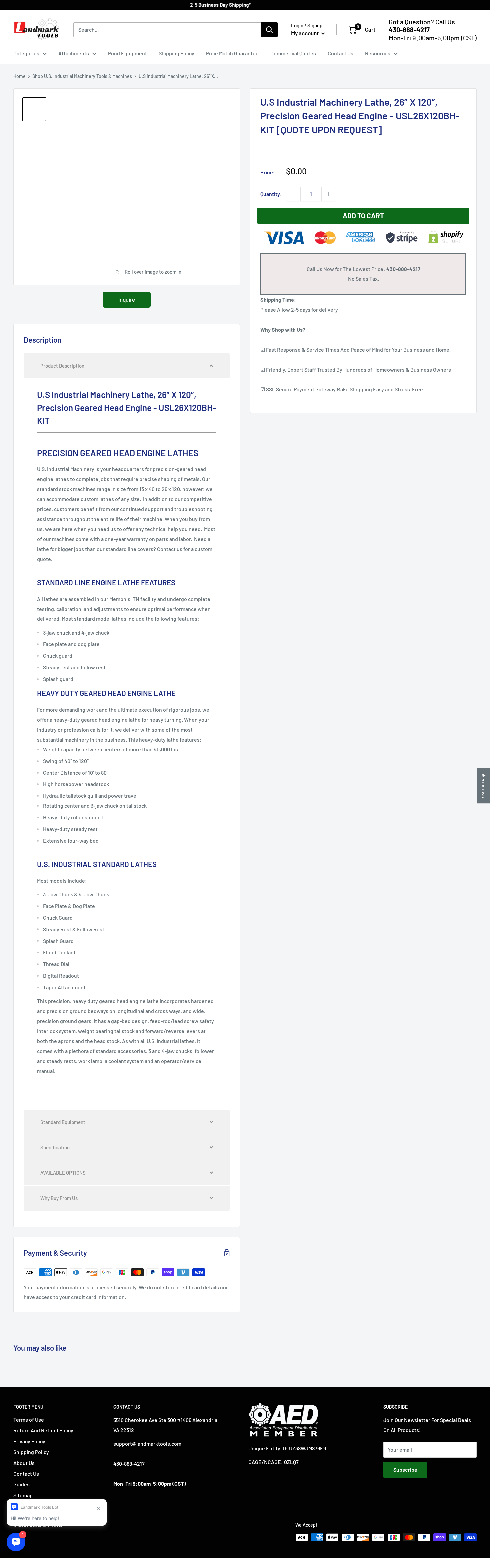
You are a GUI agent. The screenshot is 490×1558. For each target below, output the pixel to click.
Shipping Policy (176, 53)
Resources (377, 53)
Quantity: (271, 194)
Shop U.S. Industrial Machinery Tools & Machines (82, 76)
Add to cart (363, 215)
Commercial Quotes (293, 53)
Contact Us (340, 53)
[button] (127, 365)
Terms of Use (28, 1419)
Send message (245, 96)
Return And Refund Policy (43, 1430)
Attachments (73, 53)
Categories (26, 53)
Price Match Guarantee (232, 53)
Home (19, 76)
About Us (24, 1463)
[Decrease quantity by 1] (293, 194)
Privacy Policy (29, 1441)
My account (305, 33)
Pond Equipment (127, 53)
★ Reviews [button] (484, 785)
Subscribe (405, 1469)
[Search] (269, 29)
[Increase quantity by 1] (329, 194)
